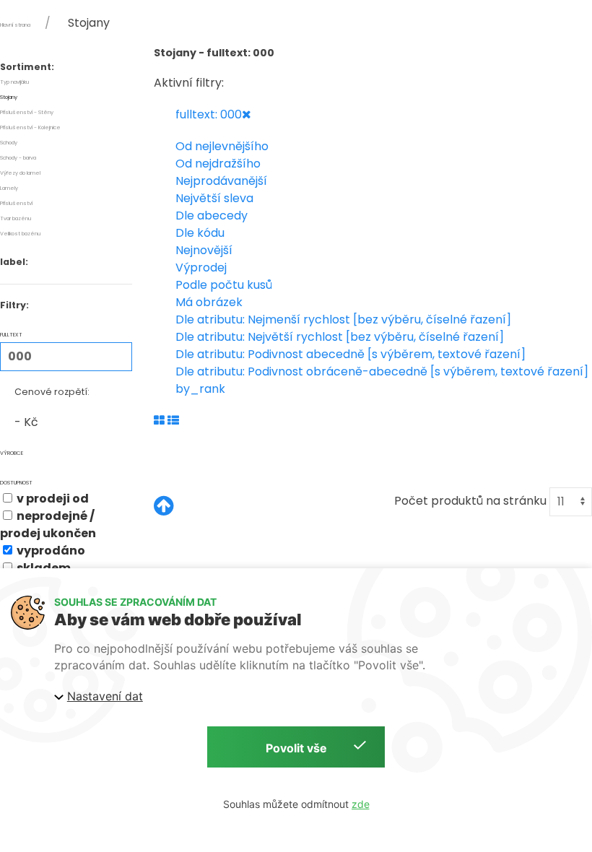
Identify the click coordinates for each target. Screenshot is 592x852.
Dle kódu (200, 233)
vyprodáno (49, 550)
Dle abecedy (211, 215)
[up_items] (163, 507)
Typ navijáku (14, 82)
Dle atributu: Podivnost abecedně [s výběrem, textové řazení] (350, 354)
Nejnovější (203, 250)
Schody (8, 143)
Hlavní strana (15, 25)
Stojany (8, 97)
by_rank (200, 389)
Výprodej (201, 267)
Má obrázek (209, 302)
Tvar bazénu (15, 218)
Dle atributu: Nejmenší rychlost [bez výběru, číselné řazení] (343, 319)
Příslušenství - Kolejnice (30, 127)
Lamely (9, 188)
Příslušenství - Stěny (26, 112)
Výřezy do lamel (20, 173)
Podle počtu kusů (223, 285)
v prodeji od (51, 498)
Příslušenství (16, 203)
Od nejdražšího (218, 163)
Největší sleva (214, 198)
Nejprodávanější (221, 181)
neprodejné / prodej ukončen (48, 525)
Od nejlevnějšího (222, 146)
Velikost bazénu (20, 234)
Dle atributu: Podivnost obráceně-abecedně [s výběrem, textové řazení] (381, 371)
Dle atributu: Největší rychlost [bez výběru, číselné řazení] (339, 337)
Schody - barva (18, 158)
